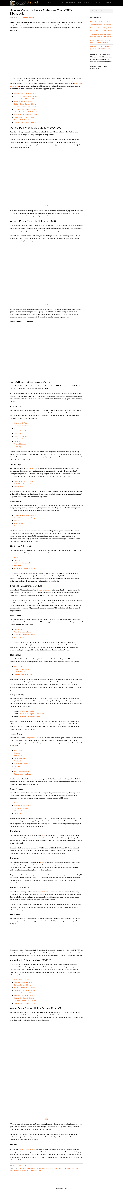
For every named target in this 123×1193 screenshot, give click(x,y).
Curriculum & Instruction (22, 426)
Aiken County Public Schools (23, 101)
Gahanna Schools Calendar (22, 985)
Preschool (17, 441)
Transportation (30, 738)
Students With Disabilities (22, 763)
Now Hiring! (18, 750)
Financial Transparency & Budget (25, 518)
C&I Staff (17, 560)
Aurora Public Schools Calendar (45, 1168)
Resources (17, 753)
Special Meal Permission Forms (24, 634)
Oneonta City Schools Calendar (24, 993)
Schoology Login (19, 811)
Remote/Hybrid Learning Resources (25, 568)
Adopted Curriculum (20, 558)
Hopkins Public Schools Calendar (25, 122)
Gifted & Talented (20, 431)
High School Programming (22, 563)
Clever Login (18, 813)
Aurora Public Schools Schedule (31, 1170)
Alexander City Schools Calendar (25, 990)
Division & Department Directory (25, 515)
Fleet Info (17, 769)
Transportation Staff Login (22, 774)
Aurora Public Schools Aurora (26, 1168)
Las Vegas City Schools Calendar (25, 109)
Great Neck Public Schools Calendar (26, 96)
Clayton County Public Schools (24, 117)
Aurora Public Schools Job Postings (65, 1168)
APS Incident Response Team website (32, 714)
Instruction (17, 566)
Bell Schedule (18, 803)
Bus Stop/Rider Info (20, 758)
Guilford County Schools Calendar (25, 104)
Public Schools (22, 1166)
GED (15, 428)
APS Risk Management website (30, 716)
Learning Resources (20, 436)
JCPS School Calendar (21, 980)
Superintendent (19, 523)
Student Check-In (19, 672)
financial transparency (44, 590)
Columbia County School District (25, 107)
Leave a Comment (28, 17)
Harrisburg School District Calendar (25, 99)
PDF (46, 206)
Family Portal (41, 892)
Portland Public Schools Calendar (25, 120)
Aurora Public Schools (27, 1149)
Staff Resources (19, 637)
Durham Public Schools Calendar (25, 1003)
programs (43, 862)
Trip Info (17, 766)
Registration (18, 666)
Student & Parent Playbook (23, 805)
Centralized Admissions (21, 669)
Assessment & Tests (20, 423)
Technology (17, 447)
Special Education (20, 444)
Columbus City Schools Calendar (25, 1001)
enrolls (43, 835)
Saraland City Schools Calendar (24, 998)
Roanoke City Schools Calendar (24, 995)
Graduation (17, 433)
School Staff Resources (21, 771)
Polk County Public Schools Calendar (26, 114)
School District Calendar (24, 3)
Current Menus (19, 629)
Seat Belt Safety (19, 761)
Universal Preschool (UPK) (23, 674)
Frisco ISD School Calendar (23, 982)
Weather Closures (19, 526)
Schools (16, 520)
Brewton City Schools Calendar (24, 987)
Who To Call (18, 756)
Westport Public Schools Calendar (25, 93)
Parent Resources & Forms (22, 632)
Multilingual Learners (21, 439)
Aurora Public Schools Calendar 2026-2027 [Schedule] (41, 11)
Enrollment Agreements (21, 808)
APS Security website (27, 711)
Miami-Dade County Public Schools (25, 112)
